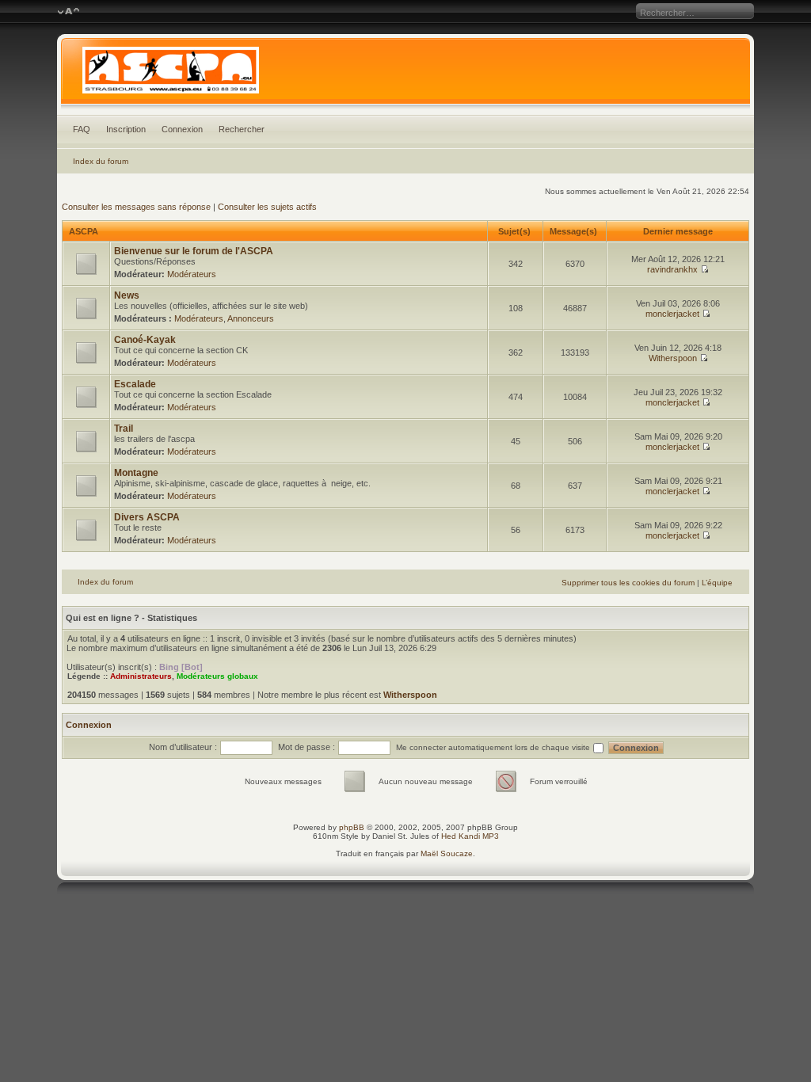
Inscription (126, 129)
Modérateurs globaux (217, 676)
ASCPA (83, 231)
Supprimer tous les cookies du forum (628, 582)
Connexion (182, 129)
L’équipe (717, 582)
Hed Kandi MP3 (470, 836)
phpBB (351, 827)
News (126, 295)
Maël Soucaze (447, 853)
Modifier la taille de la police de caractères (68, 12)
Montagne (136, 472)
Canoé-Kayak (145, 339)
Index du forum (100, 161)
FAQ (81, 129)
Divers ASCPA (147, 517)
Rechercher (242, 129)
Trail (123, 428)
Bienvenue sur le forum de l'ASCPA (193, 251)
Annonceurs (250, 318)
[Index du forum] (406, 74)
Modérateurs (191, 274)
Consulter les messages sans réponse (136, 206)
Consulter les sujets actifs (267, 206)
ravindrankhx (672, 269)
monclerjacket (672, 313)
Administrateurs (141, 676)
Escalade (135, 384)
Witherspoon (673, 358)
